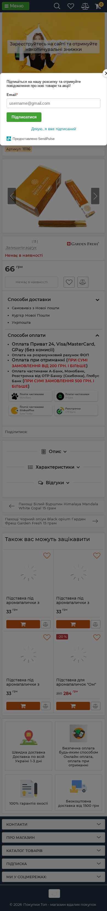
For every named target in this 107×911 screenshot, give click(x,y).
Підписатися (24, 117)
